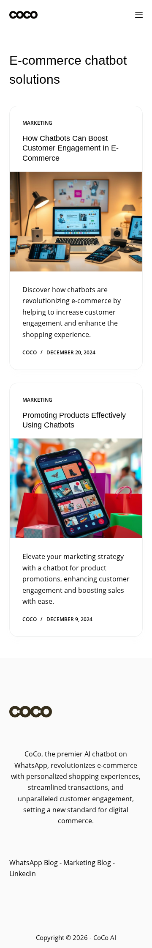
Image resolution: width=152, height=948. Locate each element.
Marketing (37, 122)
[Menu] (139, 15)
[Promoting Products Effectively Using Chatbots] (76, 488)
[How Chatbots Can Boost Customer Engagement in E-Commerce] (76, 221)
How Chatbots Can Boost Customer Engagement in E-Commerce (70, 148)
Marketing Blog (86, 862)
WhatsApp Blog (33, 862)
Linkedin (22, 873)
